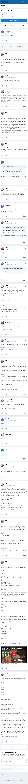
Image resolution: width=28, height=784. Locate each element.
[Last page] (26, 26)
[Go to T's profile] (2, 162)
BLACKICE (8, 434)
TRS (6, 449)
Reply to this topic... (8, 761)
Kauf (3, 14)
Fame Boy (7, 31)
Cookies (20, 780)
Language (8, 780)
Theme (14, 780)
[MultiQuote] (2, 41)
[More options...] (25, 32)
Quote (6, 40)
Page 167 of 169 (14, 25)
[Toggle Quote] (3, 166)
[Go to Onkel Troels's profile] (2, 92)
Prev (5, 25)
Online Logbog (11, 16)
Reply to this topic (14, 20)
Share (7, 768)
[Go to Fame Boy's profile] (2, 31)
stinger (7, 247)
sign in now (8, 755)
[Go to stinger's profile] (2, 248)
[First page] (2, 26)
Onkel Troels (8, 91)
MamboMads (8, 400)
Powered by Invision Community (14, 781)
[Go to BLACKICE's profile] (2, 435)
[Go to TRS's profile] (2, 450)
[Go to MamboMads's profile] (2, 400)
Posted (10, 32)
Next (23, 25)
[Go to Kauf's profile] (2, 54)
